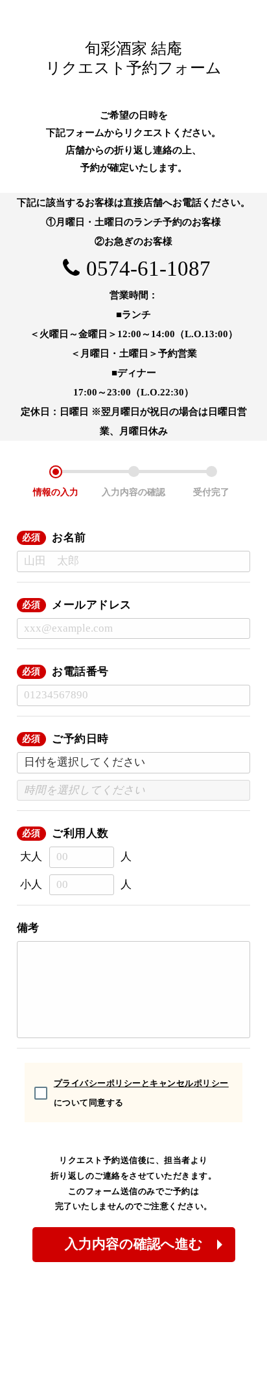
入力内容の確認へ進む (134, 1244)
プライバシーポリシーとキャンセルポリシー (141, 1083)
